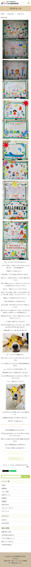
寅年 (27, 466)
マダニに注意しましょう (8, 538)
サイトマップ (5, 511)
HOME (2, 14)
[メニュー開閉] (28, 3)
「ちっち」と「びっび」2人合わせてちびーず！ (15, 465)
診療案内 (4, 501)
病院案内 (4, 488)
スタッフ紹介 (5, 491)
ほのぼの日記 (11, 14)
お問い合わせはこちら (15, 458)
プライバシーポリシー (8, 508)
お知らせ (4, 520)
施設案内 (4, 498)
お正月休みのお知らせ (8, 535)
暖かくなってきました (8, 541)
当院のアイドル (6, 495)
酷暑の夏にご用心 (6, 532)
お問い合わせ (5, 504)
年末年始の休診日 (6, 544)
